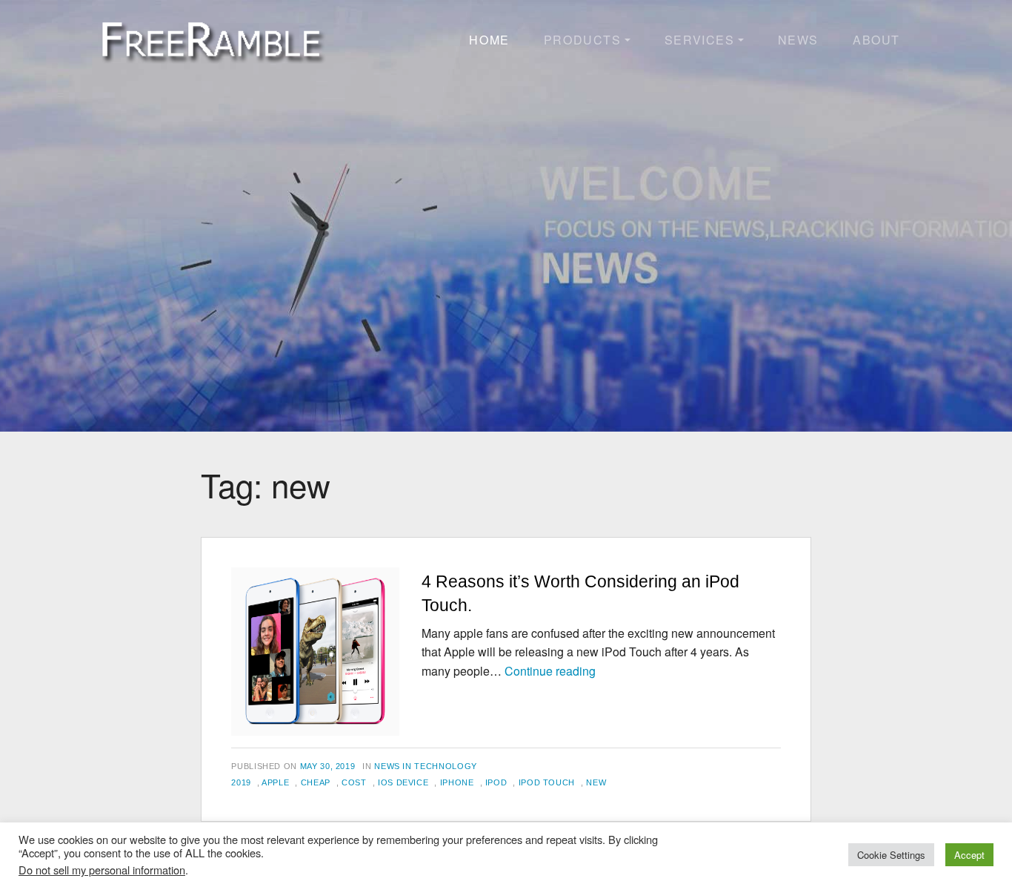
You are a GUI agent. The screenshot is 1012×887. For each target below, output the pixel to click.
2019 (241, 782)
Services (700, 39)
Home (489, 39)
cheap (315, 782)
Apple (275, 782)
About (876, 39)
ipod (496, 782)
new (596, 782)
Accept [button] (969, 855)
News (798, 39)
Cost (354, 782)
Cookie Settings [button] (891, 855)
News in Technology (425, 766)
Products (583, 39)
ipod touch (547, 782)
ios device (403, 782)
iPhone (457, 782)
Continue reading (550, 670)
